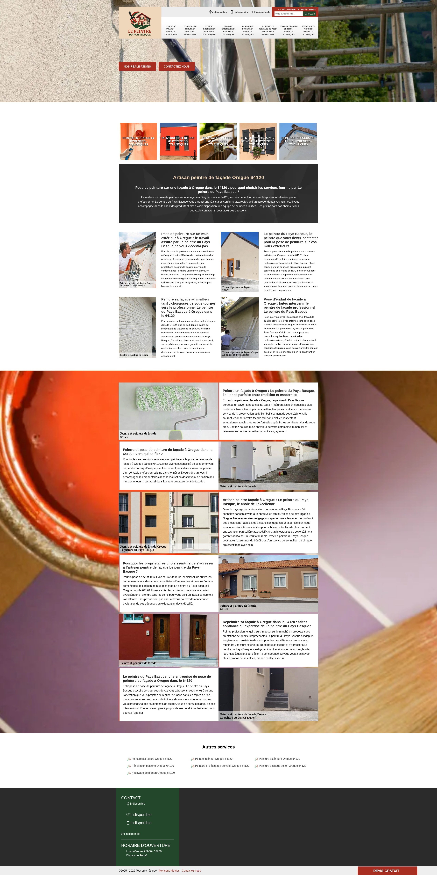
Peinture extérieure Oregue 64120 (279, 758)
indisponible (219, 12)
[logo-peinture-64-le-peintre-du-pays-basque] (140, 24)
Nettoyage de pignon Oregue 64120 (153, 772)
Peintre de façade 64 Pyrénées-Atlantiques (171, 30)
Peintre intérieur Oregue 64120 (213, 758)
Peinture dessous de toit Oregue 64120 (282, 765)
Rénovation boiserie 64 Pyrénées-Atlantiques (248, 30)
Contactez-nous (177, 66)
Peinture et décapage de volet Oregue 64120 (222, 765)
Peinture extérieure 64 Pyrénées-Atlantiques (228, 30)
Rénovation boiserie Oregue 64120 (152, 765)
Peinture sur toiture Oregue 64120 (151, 758)
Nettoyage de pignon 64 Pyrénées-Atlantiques (308, 30)
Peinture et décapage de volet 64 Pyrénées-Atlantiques (268, 30)
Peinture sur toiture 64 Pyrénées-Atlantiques (190, 30)
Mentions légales (169, 870)
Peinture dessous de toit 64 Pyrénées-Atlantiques (289, 30)
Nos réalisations (137, 66)
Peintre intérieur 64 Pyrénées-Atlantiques (209, 30)
